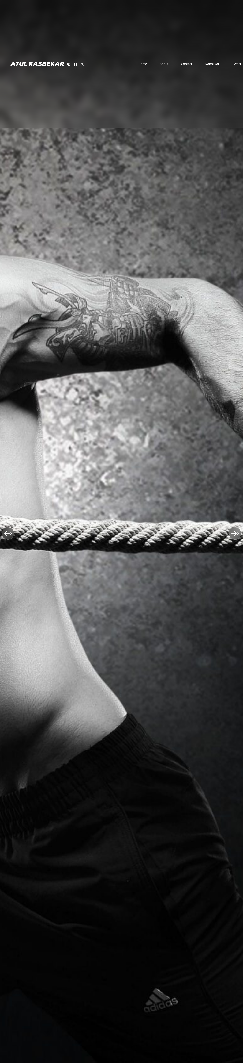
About (164, 64)
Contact (186, 64)
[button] (1, 2)
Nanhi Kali (212, 64)
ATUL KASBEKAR (37, 64)
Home (142, 64)
